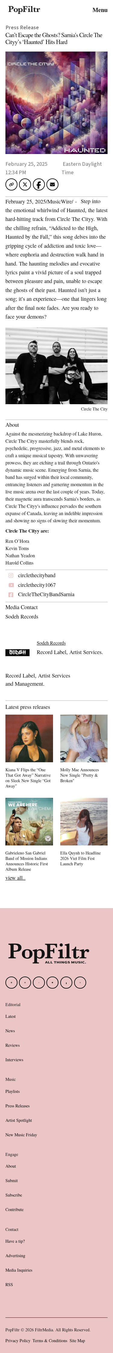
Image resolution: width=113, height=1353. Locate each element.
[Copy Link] (11, 184)
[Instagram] (25, 983)
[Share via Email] (52, 186)
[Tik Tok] (39, 983)
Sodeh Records (51, 643)
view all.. (15, 877)
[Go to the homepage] (48, 953)
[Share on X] (25, 186)
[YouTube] (52, 983)
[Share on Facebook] (38, 184)
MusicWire (59, 201)
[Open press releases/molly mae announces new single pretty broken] (84, 750)
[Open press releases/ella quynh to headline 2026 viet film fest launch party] (84, 833)
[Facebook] (11, 983)
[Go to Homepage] (24, 9)
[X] (80, 983)
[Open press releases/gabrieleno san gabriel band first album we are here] (29, 836)
